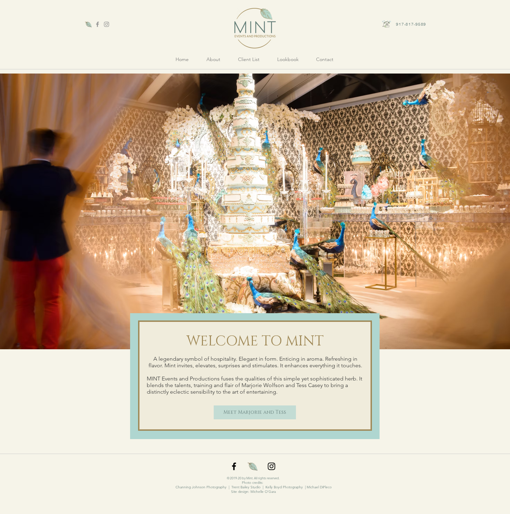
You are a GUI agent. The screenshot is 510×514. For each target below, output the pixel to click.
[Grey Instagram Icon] (106, 24)
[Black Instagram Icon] (271, 466)
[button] (287, 59)
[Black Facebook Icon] (234, 466)
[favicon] (88, 24)
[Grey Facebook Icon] (97, 24)
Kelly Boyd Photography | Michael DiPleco (298, 487)
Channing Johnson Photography (201, 487)
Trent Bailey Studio (246, 487)
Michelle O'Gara (263, 491)
